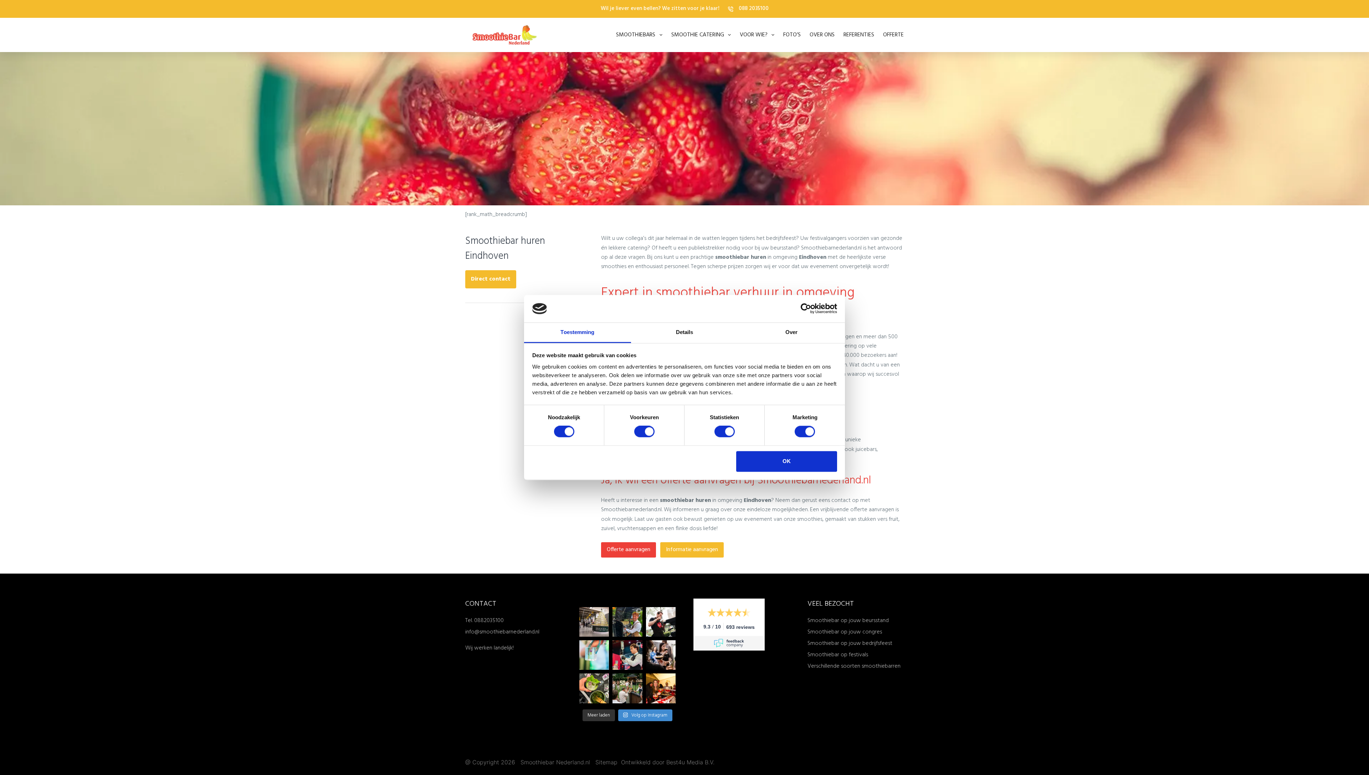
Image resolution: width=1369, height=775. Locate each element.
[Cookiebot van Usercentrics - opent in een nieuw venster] (806, 308)
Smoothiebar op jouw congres (844, 632)
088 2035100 (754, 8)
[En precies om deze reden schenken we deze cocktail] (627, 655)
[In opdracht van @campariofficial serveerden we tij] (661, 688)
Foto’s (792, 35)
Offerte (893, 35)
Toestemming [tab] (577, 332)
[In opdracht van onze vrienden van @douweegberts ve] (661, 622)
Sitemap (607, 762)
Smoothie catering (697, 35)
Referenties (859, 35)
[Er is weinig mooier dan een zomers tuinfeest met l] (627, 688)
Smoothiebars (635, 35)
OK (787, 461)
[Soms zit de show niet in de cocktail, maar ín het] (594, 655)
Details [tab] (684, 332)
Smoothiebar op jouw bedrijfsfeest (849, 643)
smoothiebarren (881, 666)
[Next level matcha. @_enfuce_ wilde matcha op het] (594, 688)
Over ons (822, 35)
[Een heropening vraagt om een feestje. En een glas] (594, 622)
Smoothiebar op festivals (837, 654)
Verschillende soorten (834, 666)
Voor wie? (754, 35)
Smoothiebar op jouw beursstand (848, 620)
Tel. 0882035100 (484, 620)
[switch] (644, 431)
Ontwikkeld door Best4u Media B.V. (667, 762)
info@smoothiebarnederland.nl (502, 632)
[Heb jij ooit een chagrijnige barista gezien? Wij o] (627, 622)
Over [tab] (791, 332)
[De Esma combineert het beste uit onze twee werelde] (661, 655)
